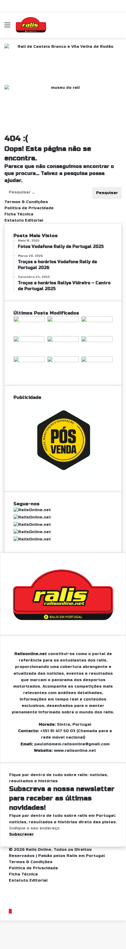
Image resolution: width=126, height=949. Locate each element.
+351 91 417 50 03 (57, 731)
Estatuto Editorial (23, 220)
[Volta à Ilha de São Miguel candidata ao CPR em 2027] (97, 321)
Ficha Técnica (18, 214)
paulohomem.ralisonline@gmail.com (72, 744)
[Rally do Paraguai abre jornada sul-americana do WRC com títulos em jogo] (63, 341)
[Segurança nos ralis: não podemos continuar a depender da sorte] (63, 361)
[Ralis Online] (31, 25)
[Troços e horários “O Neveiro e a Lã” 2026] (29, 361)
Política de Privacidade (29, 208)
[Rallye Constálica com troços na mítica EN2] (97, 361)
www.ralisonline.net (75, 750)
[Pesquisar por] (119, 27)
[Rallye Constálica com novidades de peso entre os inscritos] (29, 341)
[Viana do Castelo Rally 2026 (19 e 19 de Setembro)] (63, 321)
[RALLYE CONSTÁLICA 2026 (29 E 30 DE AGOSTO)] (29, 321)
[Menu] (7, 27)
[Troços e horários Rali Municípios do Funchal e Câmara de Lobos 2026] (97, 341)
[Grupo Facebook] (10, 911)
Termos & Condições (26, 202)
